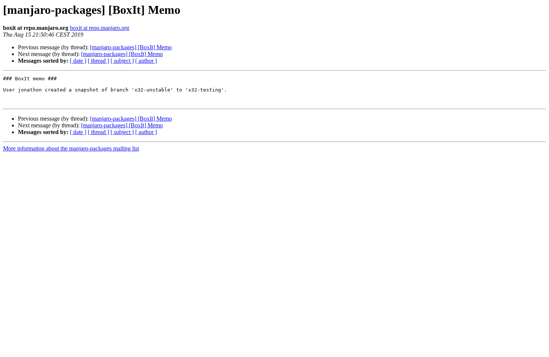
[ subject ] (122, 61)
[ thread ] (98, 61)
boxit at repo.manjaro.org (99, 28)
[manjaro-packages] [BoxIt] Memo (131, 47)
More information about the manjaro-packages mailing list (71, 148)
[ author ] (146, 61)
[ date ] (78, 61)
